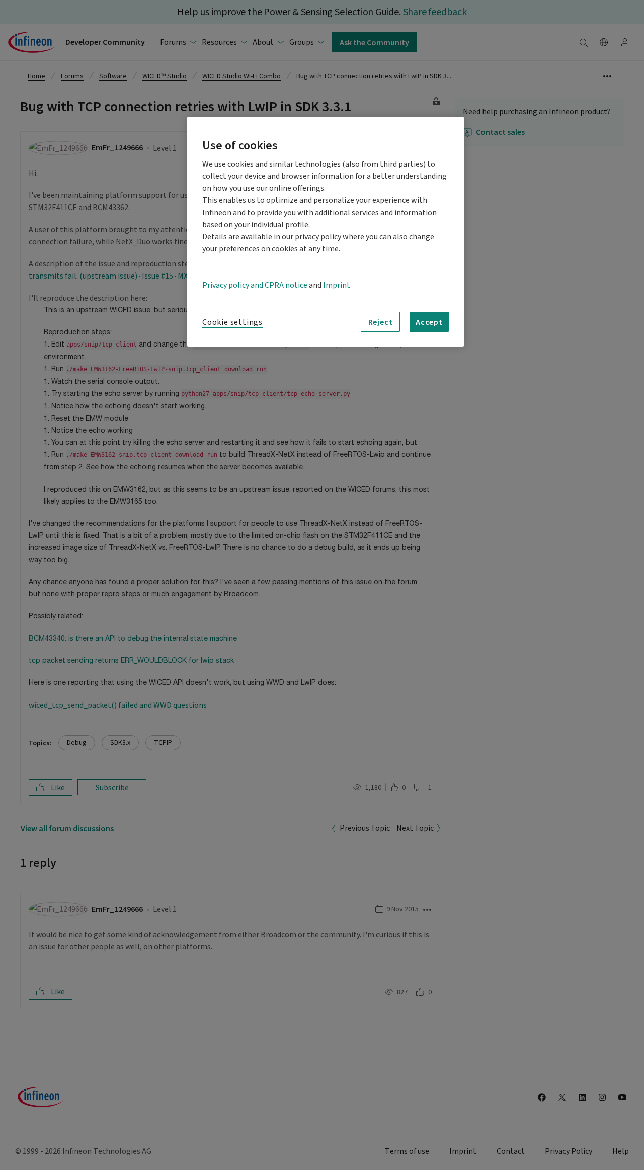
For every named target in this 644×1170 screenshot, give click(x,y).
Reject (380, 322)
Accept (429, 322)
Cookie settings (232, 322)
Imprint (336, 285)
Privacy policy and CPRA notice (254, 285)
